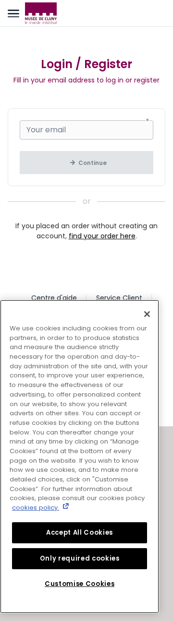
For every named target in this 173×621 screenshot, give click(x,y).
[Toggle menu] (13, 13)
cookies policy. (35, 507)
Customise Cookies (79, 583)
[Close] (147, 314)
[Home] (41, 13)
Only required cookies (80, 558)
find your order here (102, 236)
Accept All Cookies (79, 532)
